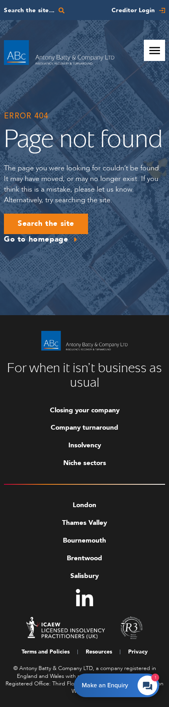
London (84, 504)
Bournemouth (84, 540)
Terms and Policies (46, 651)
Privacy (138, 651)
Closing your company (84, 410)
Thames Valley (84, 522)
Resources (99, 651)
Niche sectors (84, 462)
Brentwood (84, 558)
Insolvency (84, 445)
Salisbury (84, 575)
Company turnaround (84, 427)
